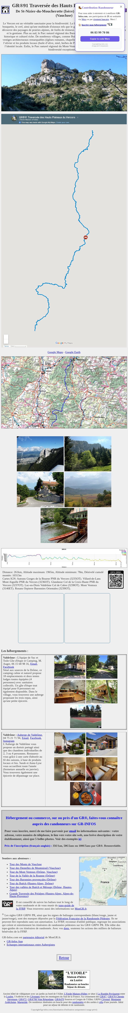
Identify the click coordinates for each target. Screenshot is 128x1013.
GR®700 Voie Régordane (41, 999)
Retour (64, 958)
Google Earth (72, 352)
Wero (84, 19)
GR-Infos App (15, 941)
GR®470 (59, 999)
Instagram (8, 740)
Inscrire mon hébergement (94, 25)
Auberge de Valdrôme (29, 734)
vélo (101, 1002)
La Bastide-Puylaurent (109, 993)
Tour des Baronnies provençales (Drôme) (33, 879)
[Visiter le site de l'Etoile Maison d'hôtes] (64, 988)
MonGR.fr (80, 908)
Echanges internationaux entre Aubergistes (31, 944)
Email (33, 663)
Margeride (22, 1002)
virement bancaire (101, 19)
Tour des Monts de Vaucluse (26, 864)
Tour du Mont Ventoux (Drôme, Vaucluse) (34, 871)
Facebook (8, 666)
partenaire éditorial (33, 937)
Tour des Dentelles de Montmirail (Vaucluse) (35, 868)
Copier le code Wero (100, 39)
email (72, 831)
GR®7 (103, 996)
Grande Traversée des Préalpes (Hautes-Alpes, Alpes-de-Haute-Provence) (42, 895)
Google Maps (55, 352)
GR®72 (23, 999)
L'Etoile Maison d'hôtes (75, 993)
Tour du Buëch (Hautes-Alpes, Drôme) (32, 883)
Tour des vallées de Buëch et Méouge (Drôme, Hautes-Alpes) (41, 888)
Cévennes (35, 996)
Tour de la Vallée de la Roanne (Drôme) (32, 875)
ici (80, 839)
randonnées (78, 1002)
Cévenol (105, 999)
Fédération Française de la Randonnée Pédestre (83, 918)
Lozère (9, 996)
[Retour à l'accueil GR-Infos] (5, 10)
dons (66, 928)
